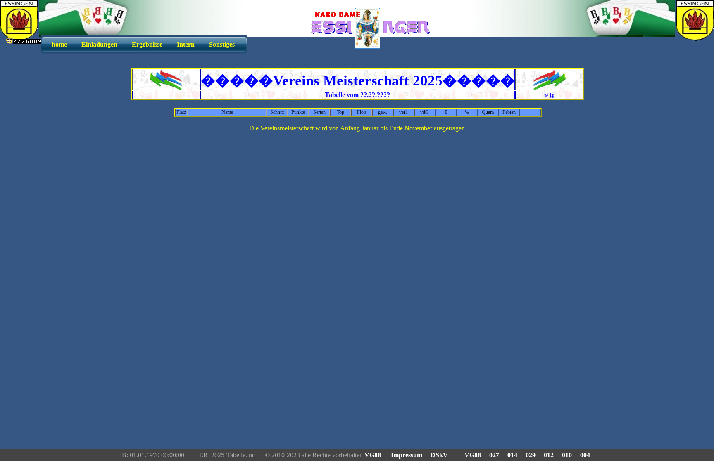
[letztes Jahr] (166, 87)
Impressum (406, 455)
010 (567, 455)
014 (512, 455)
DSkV (439, 455)
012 (549, 455)
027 (494, 455)
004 (585, 455)
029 (531, 455)
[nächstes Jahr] (549, 87)
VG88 (373, 455)
